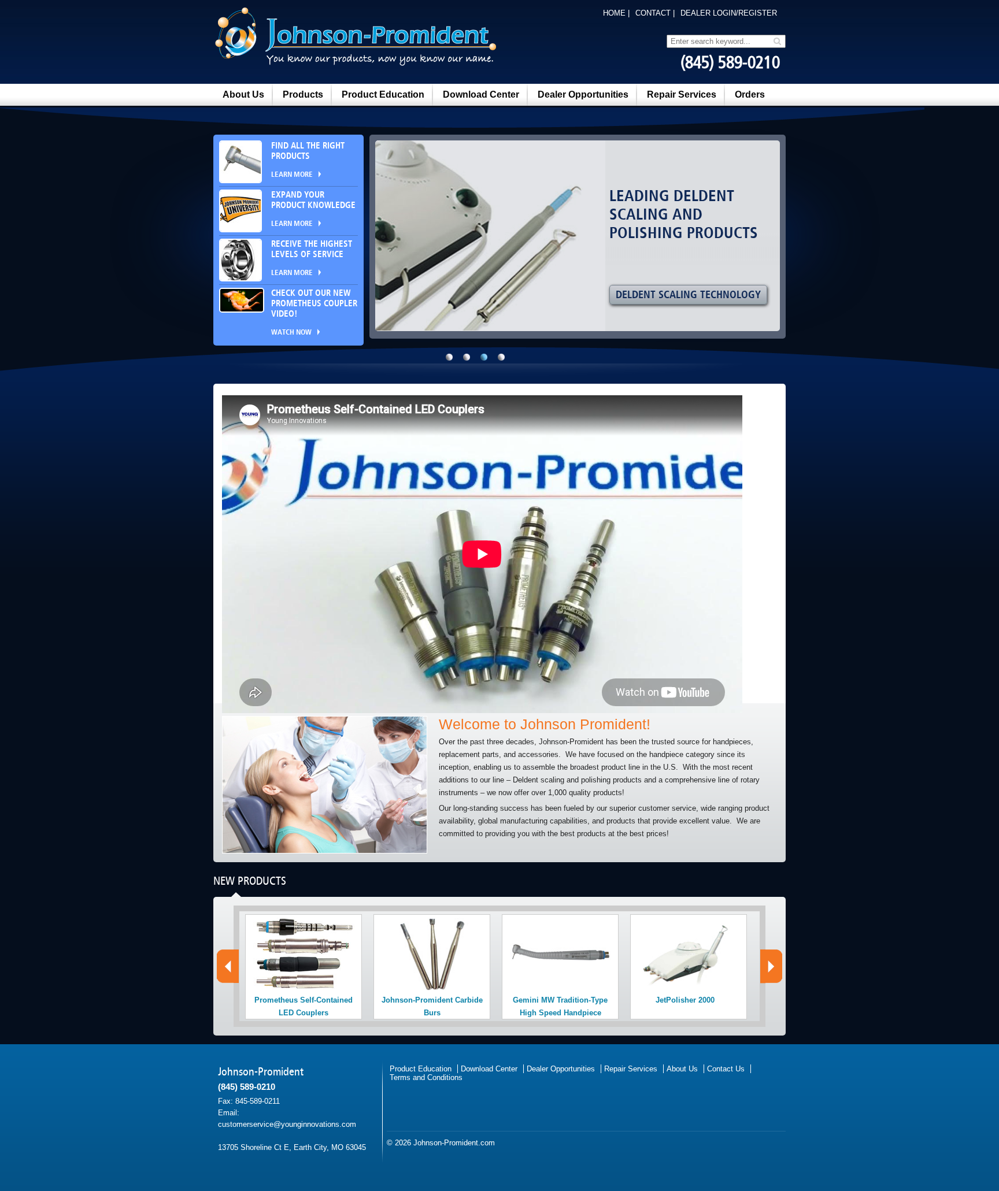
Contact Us (726, 1068)
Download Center (481, 94)
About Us (243, 94)
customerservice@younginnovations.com (287, 1124)
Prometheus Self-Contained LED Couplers (303, 1006)
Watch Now (291, 332)
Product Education (383, 94)
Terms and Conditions (426, 1077)
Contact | (655, 13)
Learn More (292, 174)
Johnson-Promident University (693, 294)
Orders (750, 94)
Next (772, 966)
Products (303, 94)
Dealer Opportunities (583, 94)
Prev (227, 966)
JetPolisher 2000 (685, 1000)
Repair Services (681, 94)
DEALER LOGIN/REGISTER (728, 13)
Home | (616, 13)
